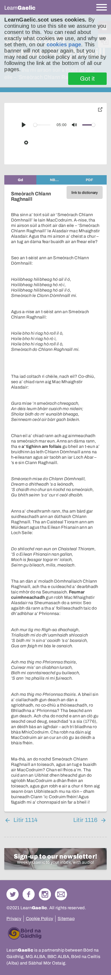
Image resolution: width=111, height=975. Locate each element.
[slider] (41, 124)
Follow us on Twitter (12, 894)
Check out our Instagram (45, 894)
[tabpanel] (55, 498)
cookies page (64, 44)
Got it (87, 78)
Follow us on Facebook (29, 894)
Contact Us (61, 894)
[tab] (20, 180)
